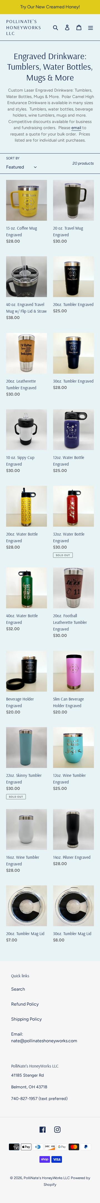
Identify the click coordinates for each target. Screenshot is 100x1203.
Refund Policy (25, 1004)
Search (18, 989)
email (76, 127)
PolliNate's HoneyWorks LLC (23, 27)
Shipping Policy (26, 1019)
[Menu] (90, 27)
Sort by (12, 158)
